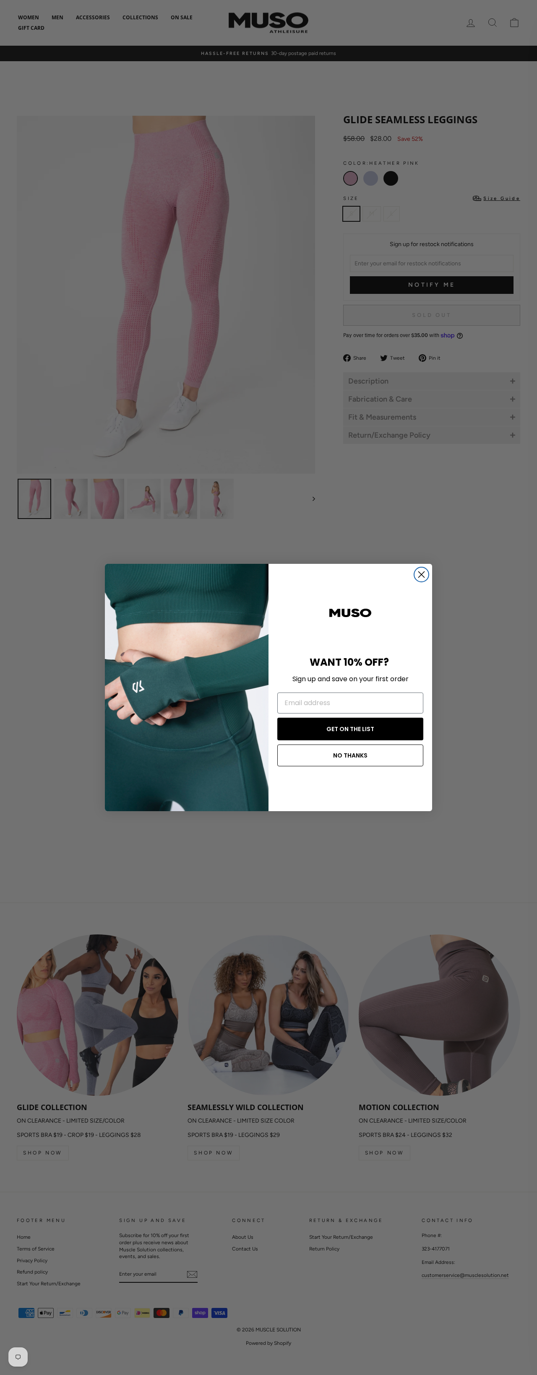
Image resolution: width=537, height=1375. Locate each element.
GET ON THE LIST (350, 729)
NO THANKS (350, 755)
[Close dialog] (421, 574)
